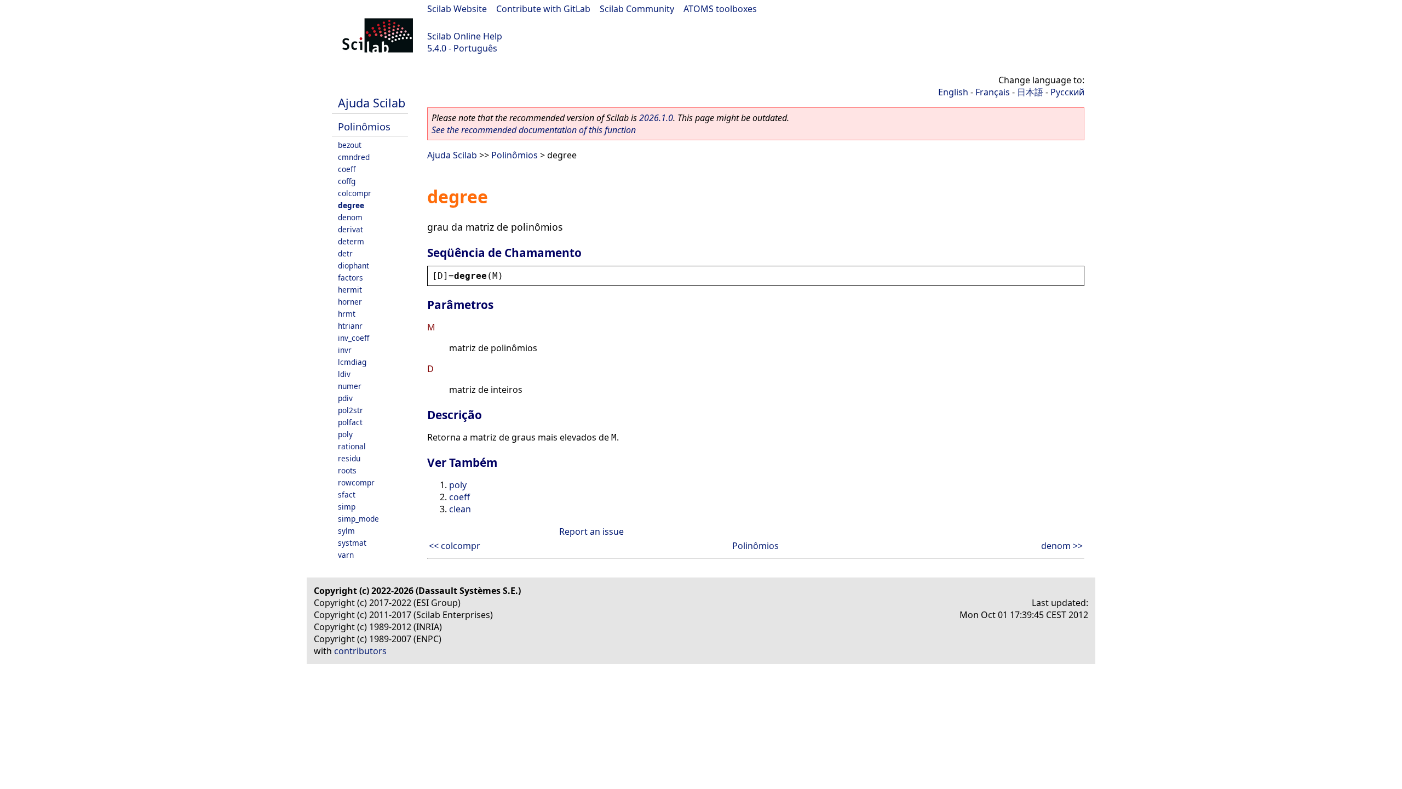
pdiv (345, 398)
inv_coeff (353, 338)
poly (345, 434)
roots (347, 470)
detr (345, 253)
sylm (346, 530)
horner (350, 301)
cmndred (354, 157)
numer (349, 386)
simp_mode (358, 518)
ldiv (344, 374)
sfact (346, 494)
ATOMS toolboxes (720, 9)
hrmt (346, 313)
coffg (346, 181)
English (953, 92)
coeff (346, 169)
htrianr (350, 326)
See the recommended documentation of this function (534, 130)
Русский (1067, 92)
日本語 (1030, 92)
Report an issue (591, 531)
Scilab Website (457, 9)
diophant (353, 265)
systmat (352, 543)
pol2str (350, 410)
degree (351, 205)
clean (460, 509)
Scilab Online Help (464, 36)
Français (992, 92)
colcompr (354, 193)
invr (345, 350)
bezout (349, 145)
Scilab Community (637, 9)
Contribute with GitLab (543, 9)
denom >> (1062, 546)
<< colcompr (454, 546)
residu (349, 458)
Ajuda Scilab (371, 103)
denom (350, 217)
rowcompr (356, 482)
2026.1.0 (656, 118)
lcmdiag (352, 362)
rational (352, 446)
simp (346, 506)
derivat (350, 229)
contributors (360, 651)
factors (350, 277)
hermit (350, 289)
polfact (350, 422)
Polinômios (364, 126)
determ (351, 241)
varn (346, 555)
